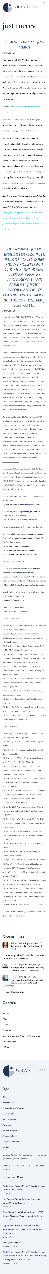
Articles (5, 1013)
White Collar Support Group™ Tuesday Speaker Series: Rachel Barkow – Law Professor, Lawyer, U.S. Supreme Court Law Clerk (24, 1256)
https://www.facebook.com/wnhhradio (29, 538)
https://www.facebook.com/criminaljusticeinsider (21, 504)
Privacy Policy (8, 1136)
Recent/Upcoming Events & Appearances (21, 1036)
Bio (4, 1097)
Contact (5, 1147)
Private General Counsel (13, 1108)
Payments (6, 1125)
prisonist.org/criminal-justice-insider (26, 512)
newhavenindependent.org (32, 534)
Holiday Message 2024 (13, 991)
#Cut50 (8, 746)
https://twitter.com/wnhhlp (19, 546)
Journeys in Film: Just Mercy (24, 45)
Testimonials (8, 1114)
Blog (4, 1019)
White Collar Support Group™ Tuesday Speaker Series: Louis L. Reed (27, 946)
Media (5, 1024)
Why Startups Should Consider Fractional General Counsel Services (23, 957)
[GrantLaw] (20, 12)
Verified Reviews (9, 1130)
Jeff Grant (8, 53)
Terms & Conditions (11, 1141)
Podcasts (6, 1030)
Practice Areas (8, 1102)
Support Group (9, 1119)
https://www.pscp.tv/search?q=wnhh (25, 554)
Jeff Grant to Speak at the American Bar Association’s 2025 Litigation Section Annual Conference (22, 981)
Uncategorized (9, 1041)
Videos (5, 1047)
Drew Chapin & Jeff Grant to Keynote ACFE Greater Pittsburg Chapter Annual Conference (27, 967)
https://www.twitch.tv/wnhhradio (21, 550)
